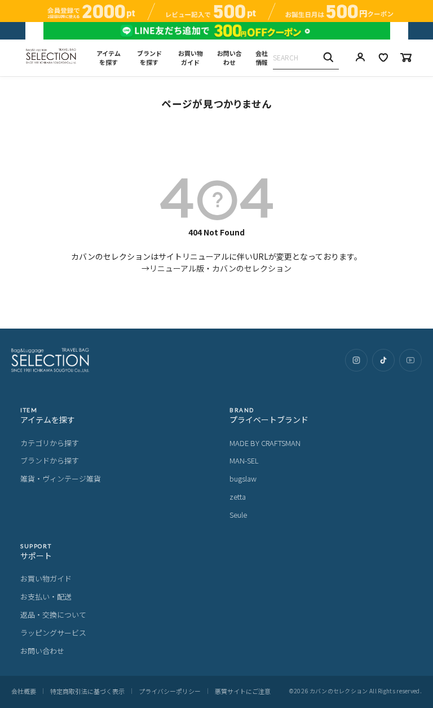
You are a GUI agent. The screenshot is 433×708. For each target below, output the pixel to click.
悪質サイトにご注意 (243, 691)
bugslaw (243, 478)
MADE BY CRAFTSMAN (265, 443)
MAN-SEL (244, 460)
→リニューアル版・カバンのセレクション (216, 268)
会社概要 (23, 691)
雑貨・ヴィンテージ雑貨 (60, 478)
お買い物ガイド (190, 58)
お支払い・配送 (46, 596)
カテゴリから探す (49, 443)
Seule (238, 514)
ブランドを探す (149, 58)
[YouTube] (410, 360)
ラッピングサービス (53, 632)
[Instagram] (356, 360)
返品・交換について (53, 614)
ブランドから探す (49, 460)
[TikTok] (383, 360)
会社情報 (261, 58)
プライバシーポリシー (170, 691)
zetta (237, 496)
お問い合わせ (229, 58)
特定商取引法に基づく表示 (87, 691)
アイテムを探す (108, 58)
